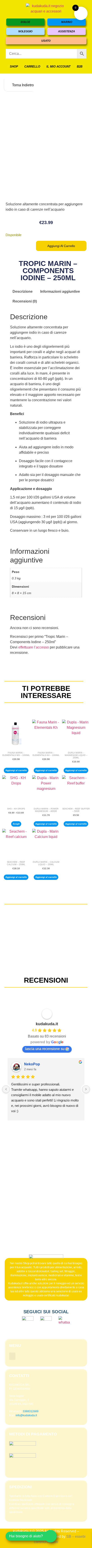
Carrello (32, 66)
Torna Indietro (22, 85)
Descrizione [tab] (23, 291)
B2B (79, 66)
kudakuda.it (47, 1024)
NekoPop (32, 1064)
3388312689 (30, 1411)
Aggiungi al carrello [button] (16, 770)
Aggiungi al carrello (61, 246)
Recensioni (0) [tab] (25, 301)
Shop (14, 66)
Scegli (16, 824)
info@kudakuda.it (26, 1415)
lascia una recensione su (45, 1049)
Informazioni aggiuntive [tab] (60, 291)
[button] (12, 1356)
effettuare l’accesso (33, 647)
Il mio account (58, 66)
